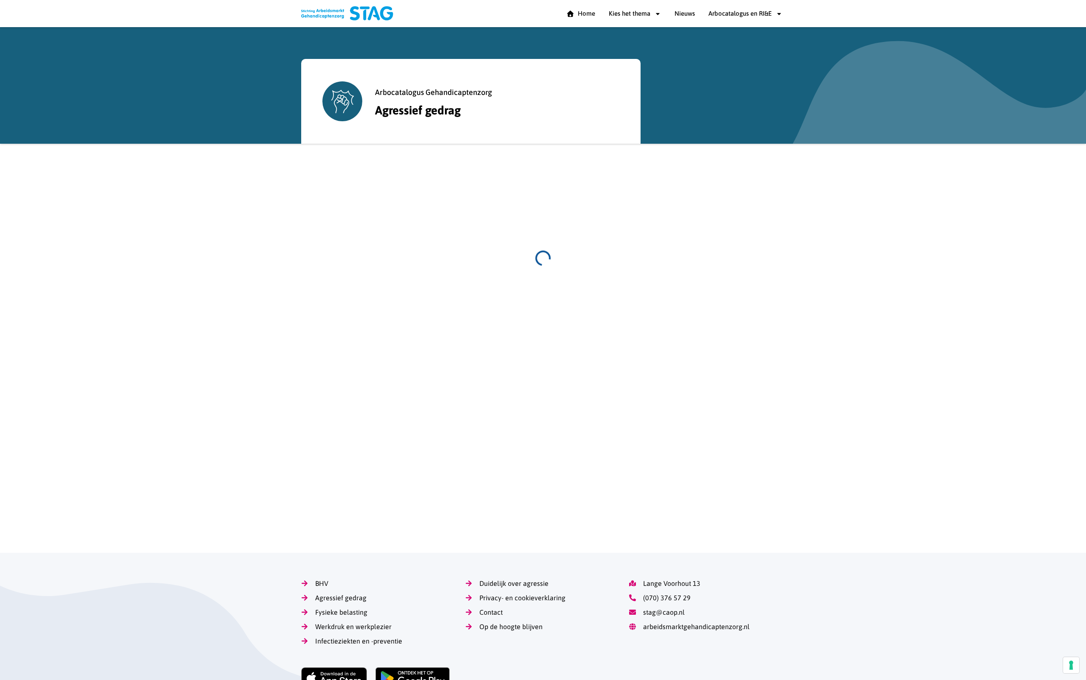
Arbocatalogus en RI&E (740, 13)
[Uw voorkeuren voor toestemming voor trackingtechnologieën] (1071, 665)
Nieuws (685, 13)
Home (584, 13)
